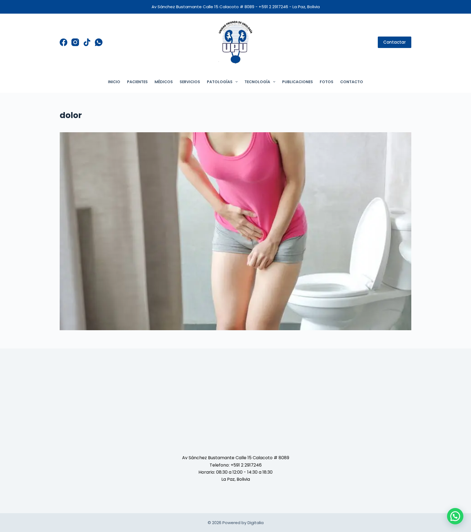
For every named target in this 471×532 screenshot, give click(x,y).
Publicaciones (297, 82)
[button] (455, 516)
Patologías (220, 82)
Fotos (326, 82)
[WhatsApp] (98, 42)
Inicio (114, 82)
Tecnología (257, 82)
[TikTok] (87, 42)
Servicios (190, 82)
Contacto (351, 82)
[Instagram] (75, 42)
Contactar (394, 42)
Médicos (164, 82)
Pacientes (137, 82)
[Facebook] (63, 42)
